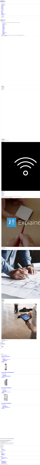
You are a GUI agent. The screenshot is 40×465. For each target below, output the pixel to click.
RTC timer (2, 12)
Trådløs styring (4, 33)
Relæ (3, 29)
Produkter (2, 453)
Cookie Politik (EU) (3, 449)
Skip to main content (2, 0)
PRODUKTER (2, 21)
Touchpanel (2, 14)
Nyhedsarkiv (2, 458)
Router (3, 30)
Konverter (2, 8)
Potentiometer (2, 10)
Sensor (3, 31)
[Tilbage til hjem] (2, 20)
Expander (2, 6)
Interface (3, 27)
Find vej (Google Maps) (3, 450)
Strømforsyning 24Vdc (5, 32)
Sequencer (2, 13)
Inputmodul (2, 7)
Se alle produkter (3, 4)
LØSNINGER (2, 16)
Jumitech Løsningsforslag (3, 457)
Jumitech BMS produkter (3, 461)
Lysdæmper (4, 28)
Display (2, 5)
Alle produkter (4, 23)
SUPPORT (2, 195)
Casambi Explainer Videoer (4, 462)
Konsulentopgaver (3, 454)
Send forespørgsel (3, 377)
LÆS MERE (2, 89)
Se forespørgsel (1, 342)
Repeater (2, 11)
